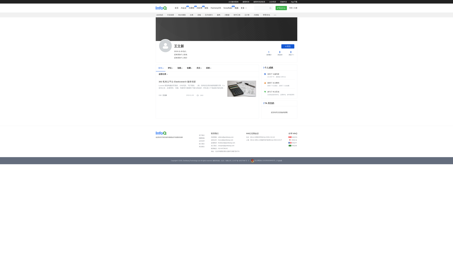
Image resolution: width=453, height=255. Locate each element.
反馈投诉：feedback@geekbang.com (223, 143)
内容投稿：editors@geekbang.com (222, 137)
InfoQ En (294, 137)
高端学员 (283, 2)
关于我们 (202, 135)
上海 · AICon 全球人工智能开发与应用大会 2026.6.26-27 (264, 140)
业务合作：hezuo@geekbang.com (222, 140)
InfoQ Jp (294, 140)
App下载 (294, 2)
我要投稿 (202, 138)
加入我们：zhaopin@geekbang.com (222, 146)
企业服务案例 (233, 2)
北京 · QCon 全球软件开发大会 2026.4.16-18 (260, 137)
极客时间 (246, 2)
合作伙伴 (202, 141)
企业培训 (272, 2)
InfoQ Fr (294, 143)
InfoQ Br (294, 146)
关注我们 (202, 146)
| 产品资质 (279, 161)
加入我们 (202, 144)
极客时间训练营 (259, 2)
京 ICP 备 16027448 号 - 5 (240, 161)
